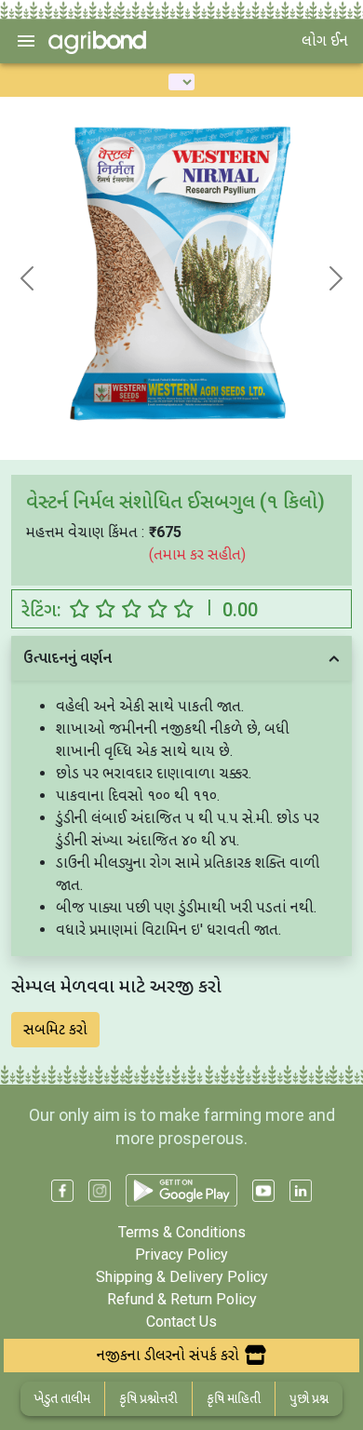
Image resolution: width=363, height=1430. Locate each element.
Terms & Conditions (182, 1232)
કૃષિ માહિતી (234, 1398)
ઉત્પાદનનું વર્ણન (67, 658)
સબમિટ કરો (55, 1029)
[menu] (26, 41)
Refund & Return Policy (182, 1299)
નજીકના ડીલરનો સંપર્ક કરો (168, 1355)
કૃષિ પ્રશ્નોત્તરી (148, 1398)
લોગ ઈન (325, 40)
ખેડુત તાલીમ (62, 1398)
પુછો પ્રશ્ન (309, 1398)
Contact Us (181, 1321)
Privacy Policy (181, 1254)
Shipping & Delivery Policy (182, 1277)
